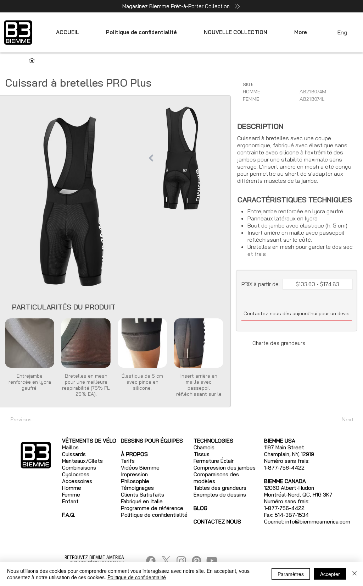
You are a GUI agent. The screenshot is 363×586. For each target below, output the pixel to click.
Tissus (202, 454)
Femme (71, 494)
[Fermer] (354, 574)
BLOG (200, 508)
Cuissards (74, 454)
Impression (134, 474)
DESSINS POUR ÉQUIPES (152, 440)
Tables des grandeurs (220, 487)
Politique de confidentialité (136, 577)
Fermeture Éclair (214, 461)
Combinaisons (79, 467)
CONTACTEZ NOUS (217, 521)
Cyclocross (75, 474)
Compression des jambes (225, 467)
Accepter (330, 573)
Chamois (204, 447)
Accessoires (77, 481)
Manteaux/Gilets (82, 461)
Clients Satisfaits (142, 494)
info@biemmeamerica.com (317, 521)
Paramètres (291, 573)
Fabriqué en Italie (142, 501)
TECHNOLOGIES (213, 440)
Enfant (70, 501)
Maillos (70, 447)
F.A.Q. (68, 514)
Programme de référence (152, 508)
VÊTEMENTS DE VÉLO (89, 440)
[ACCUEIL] (32, 60)
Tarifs (128, 461)
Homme (71, 487)
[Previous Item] (151, 157)
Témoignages (137, 487)
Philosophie (135, 481)
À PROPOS (134, 454)
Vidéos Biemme (140, 467)
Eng (342, 32)
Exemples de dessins (220, 494)
